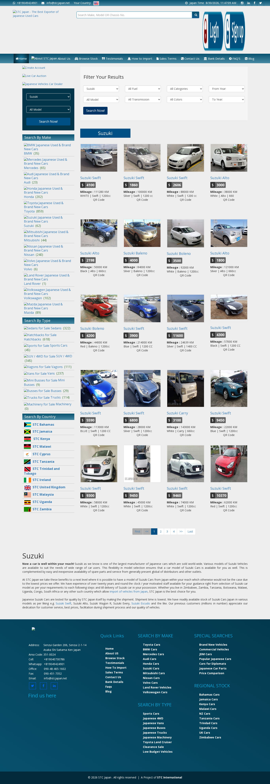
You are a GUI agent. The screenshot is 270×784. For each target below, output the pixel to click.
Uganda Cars (208, 728)
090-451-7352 (53, 673)
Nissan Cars (151, 678)
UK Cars (204, 732)
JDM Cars (205, 654)
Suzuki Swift (90, 177)
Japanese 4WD (153, 718)
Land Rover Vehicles (157, 687)
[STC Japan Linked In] (54, 686)
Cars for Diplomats (212, 663)
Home (22, 58)
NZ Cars (204, 713)
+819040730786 (54, 659)
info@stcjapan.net (55, 678)
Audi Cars (149, 659)
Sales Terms (168, 58)
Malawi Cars (207, 709)
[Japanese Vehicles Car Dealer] (42, 84)
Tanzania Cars (209, 718)
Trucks (60, 397)
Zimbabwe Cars (210, 737)
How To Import (116, 667)
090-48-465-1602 (55, 669)
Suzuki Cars (151, 668)
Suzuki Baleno (135, 253)
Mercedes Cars (153, 654)
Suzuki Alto (219, 177)
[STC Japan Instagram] (242, 3)
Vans (55, 373)
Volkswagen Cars (155, 692)
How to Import (141, 58)
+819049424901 (26, 3)
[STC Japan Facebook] (254, 3)
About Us (63, 58)
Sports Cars (151, 713)
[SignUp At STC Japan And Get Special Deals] (234, 31)
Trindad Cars (208, 723)
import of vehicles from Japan (129, 591)
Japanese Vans (153, 723)
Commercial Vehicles (214, 649)
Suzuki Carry (177, 413)
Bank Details (216, 58)
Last (190, 531)
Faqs (108, 686)
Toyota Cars (151, 644)
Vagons (61, 367)
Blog (250, 58)
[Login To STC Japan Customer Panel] (212, 31)
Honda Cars (151, 663)
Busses (60, 391)
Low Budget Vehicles (158, 751)
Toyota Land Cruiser (157, 742)
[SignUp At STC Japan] (33, 66)
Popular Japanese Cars (215, 659)
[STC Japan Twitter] (260, 3)
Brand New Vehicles (213, 644)
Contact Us (191, 58)
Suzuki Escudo (140, 603)
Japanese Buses (154, 728)
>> (181, 531)
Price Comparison (211, 673)
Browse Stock (88, 58)
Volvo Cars (150, 683)
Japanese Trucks (155, 732)
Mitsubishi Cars (154, 673)
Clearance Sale (153, 747)
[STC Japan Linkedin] (248, 3)
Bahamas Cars (209, 694)
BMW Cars (150, 649)
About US (111, 653)
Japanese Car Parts (213, 668)
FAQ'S (236, 58)
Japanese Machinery (157, 737)
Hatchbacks (37, 339)
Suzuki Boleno (179, 253)
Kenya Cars (207, 704)
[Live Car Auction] (34, 75)
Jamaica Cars (208, 699)
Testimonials (114, 58)
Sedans (60, 328)
